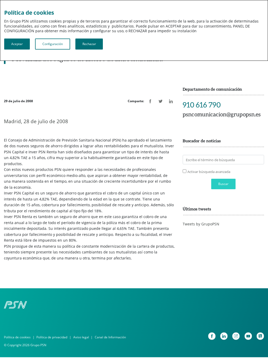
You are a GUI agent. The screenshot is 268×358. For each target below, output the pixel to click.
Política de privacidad (51, 337)
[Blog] (260, 336)
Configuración (52, 44)
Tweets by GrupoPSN (201, 223)
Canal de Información (110, 337)
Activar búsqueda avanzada (208, 171)
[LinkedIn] (224, 336)
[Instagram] (236, 336)
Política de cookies (17, 337)
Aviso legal (81, 337)
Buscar (223, 184)
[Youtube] (248, 336)
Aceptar (17, 44)
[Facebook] (212, 336)
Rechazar (89, 44)
